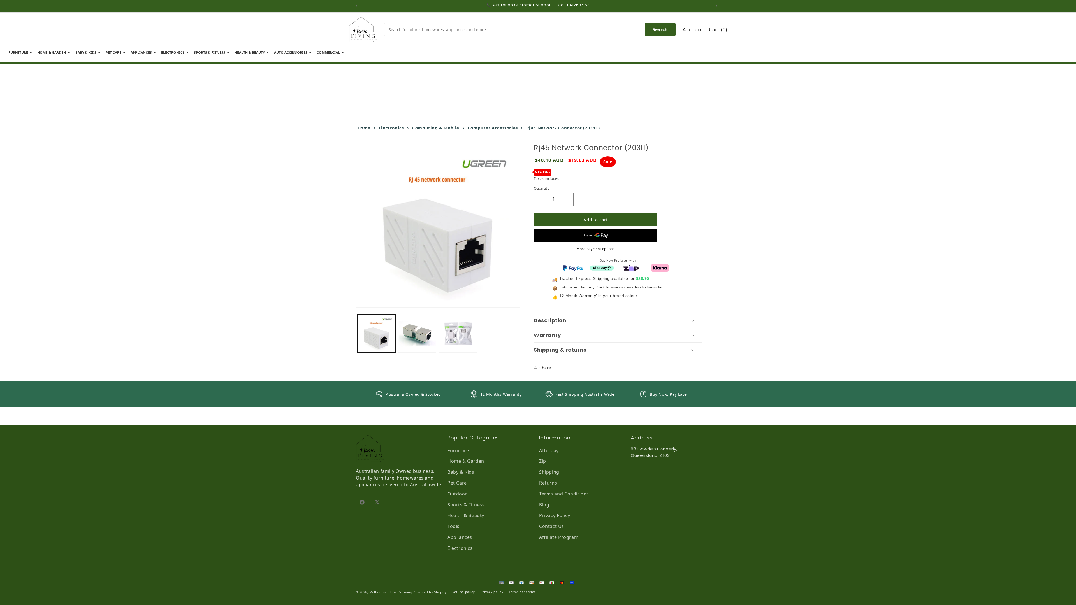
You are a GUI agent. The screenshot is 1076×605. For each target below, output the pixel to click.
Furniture (458, 450)
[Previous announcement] (358, 6)
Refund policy (463, 592)
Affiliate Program (558, 537)
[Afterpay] (601, 267)
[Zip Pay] (631, 267)
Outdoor (457, 494)
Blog (544, 505)
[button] (618, 320)
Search (660, 29)
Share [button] (545, 368)
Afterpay (549, 450)
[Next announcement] (718, 6)
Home (364, 128)
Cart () (718, 29)
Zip (542, 461)
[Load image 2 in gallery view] (417, 334)
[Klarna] (659, 267)
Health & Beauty (465, 515)
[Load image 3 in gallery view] (458, 334)
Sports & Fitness (466, 505)
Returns (548, 483)
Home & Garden (465, 461)
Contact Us (551, 526)
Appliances (459, 537)
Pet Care (457, 483)
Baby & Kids (460, 472)
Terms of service (522, 592)
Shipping (549, 472)
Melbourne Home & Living (390, 592)
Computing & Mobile (435, 128)
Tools (453, 526)
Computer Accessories (493, 128)
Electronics (391, 128)
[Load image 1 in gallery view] (376, 334)
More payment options (595, 248)
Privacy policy (492, 592)
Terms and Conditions (564, 494)
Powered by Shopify (430, 592)
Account (693, 29)
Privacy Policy (554, 515)
